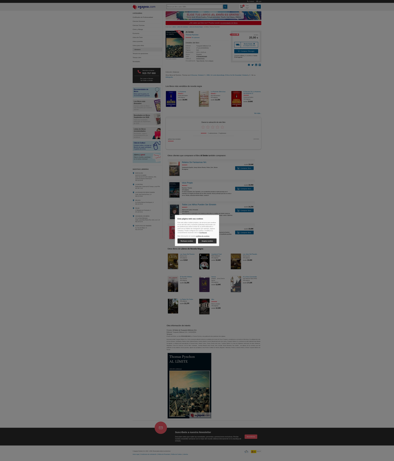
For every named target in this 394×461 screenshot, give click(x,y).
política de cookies (202, 236)
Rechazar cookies (187, 241)
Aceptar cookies (207, 241)
